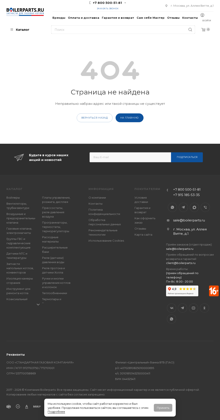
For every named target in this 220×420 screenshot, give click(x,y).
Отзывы (140, 228)
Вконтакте (171, 308)
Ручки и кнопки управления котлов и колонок (56, 283)
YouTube (193, 308)
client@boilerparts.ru (181, 263)
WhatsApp (172, 207)
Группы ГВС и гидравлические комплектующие (18, 243)
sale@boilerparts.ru (189, 220)
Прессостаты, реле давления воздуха (53, 212)
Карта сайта (143, 234)
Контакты (95, 203)
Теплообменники (54, 293)
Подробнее (56, 411)
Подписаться (187, 157)
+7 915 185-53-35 (186, 195)
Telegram (183, 207)
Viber (205, 207)
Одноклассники (204, 308)
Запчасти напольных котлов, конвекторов (20, 268)
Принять (163, 407)
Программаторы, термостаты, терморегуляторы (55, 227)
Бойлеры (13, 197)
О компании (97, 197)
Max (194, 207)
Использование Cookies (106, 240)
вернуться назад (94, 117)
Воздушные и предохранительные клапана (21, 218)
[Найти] (190, 30)
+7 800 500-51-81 (107, 3)
